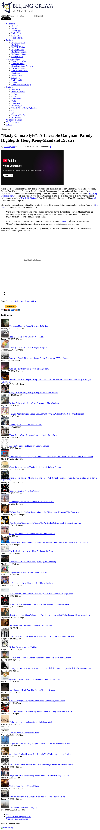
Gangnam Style (12, 301)
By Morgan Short (18, 54)
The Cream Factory (14, 59)
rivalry (94, 198)
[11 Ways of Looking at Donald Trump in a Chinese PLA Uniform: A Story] (5, 658)
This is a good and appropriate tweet (24, 733)
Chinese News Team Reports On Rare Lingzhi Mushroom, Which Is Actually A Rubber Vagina (48, 542)
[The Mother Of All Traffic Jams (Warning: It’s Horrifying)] (5, 562)
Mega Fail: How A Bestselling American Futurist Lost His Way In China (39, 775)
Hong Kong (25, 301)
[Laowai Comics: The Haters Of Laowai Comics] (5, 446)
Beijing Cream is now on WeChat (23, 647)
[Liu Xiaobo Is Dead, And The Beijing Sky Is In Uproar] (5, 690)
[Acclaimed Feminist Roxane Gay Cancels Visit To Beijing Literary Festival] (5, 754)
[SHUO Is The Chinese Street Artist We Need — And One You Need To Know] (5, 636)
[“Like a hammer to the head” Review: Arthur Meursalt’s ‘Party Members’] (5, 604)
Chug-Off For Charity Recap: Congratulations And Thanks (33, 392)
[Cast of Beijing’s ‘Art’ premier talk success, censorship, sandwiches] (5, 701)
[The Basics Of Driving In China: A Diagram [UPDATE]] (5, 551)
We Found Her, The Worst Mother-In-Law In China (30, 626)
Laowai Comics (17, 63)
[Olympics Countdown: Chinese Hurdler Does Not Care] (5, 533)
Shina (63, 221)
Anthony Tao (9, 147)
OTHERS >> (17, 56)
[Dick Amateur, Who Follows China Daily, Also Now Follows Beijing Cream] (5, 594)
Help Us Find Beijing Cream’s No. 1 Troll (26, 337)
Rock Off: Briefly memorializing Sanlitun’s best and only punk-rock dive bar (40, 711)
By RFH (15, 45)
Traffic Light (16, 80)
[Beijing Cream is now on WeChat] (5, 647)
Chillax (14, 110)
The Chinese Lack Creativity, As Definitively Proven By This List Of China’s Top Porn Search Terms (51, 456)
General (14, 26)
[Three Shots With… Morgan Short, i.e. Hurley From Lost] (5, 435)
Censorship (16, 99)
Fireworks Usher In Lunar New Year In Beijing (28, 326)
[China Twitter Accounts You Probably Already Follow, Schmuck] (5, 467)
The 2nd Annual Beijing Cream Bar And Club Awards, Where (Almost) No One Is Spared (46, 414)
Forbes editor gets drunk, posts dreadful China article (31, 722)
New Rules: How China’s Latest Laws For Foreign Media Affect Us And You (41, 765)
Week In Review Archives (17, 819)
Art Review (16, 117)
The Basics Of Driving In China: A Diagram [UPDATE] (32, 551)
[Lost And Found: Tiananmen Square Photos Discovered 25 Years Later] (5, 358)
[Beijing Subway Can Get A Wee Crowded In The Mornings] (5, 403)
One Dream (16, 35)
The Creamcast (12, 122)
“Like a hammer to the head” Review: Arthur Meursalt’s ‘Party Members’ (39, 604)
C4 (12, 113)
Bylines (9, 40)
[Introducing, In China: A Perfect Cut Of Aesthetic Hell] (5, 501)
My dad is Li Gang (29, 198)
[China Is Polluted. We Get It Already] (5, 491)
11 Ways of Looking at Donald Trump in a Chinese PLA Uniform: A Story (40, 658)
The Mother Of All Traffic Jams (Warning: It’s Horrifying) (33, 562)
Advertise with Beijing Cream (18, 816)
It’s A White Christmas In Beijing (23, 807)
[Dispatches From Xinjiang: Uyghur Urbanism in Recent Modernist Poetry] (5, 743)
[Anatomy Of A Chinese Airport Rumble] (5, 424)
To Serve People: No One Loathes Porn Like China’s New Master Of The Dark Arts (44, 512)
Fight (13, 101)
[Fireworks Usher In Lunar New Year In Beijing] (5, 326)
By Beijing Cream (18, 52)
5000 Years (16, 31)
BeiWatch (15, 28)
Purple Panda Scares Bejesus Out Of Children (28, 572)
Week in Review (18, 92)
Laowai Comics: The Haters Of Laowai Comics (29, 446)
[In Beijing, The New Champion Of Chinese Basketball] (5, 583)
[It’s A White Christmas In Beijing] (5, 807)
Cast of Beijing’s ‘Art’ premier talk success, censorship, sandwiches (37, 701)
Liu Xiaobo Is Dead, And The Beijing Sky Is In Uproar (32, 690)
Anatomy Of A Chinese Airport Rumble (25, 424)
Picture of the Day (18, 115)
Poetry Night (16, 106)
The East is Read (18, 38)
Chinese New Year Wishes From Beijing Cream (29, 369)
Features (9, 87)
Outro (13, 96)
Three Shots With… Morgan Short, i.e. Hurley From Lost (33, 435)
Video (33, 301)
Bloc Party (15, 89)
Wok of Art (16, 33)
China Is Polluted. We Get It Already (24, 491)
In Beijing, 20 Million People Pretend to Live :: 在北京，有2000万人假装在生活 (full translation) (50, 668)
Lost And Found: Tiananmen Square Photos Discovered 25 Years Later (38, 358)
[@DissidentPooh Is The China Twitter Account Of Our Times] (5, 679)
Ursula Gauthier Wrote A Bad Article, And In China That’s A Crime (37, 797)
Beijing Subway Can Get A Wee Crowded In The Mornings (34, 403)
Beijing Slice (16, 75)
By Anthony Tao (18, 42)
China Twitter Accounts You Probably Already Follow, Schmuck (36, 467)
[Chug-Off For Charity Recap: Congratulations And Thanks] (5, 392)
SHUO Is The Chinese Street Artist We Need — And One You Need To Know (41, 636)
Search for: (5, 16)
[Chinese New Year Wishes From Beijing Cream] (5, 369)
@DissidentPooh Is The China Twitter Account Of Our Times (34, 679)
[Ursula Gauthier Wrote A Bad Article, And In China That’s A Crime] (5, 797)
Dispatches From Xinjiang (22, 66)
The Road (15, 103)
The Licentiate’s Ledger (21, 85)
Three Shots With (18, 61)
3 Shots (9, 124)
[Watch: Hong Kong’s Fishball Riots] (5, 786)
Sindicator (15, 73)
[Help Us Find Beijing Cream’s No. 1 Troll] (5, 337)
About (8, 814)
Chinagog (15, 78)
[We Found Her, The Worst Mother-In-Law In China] (5, 626)
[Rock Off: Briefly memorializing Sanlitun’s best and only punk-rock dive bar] (5, 711)
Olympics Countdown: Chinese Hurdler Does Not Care (32, 533)
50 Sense (15, 94)
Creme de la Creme (14, 120)
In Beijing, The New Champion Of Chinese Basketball (32, 583)
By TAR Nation (18, 47)
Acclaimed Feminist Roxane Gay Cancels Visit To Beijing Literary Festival (40, 754)
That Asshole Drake (19, 71)
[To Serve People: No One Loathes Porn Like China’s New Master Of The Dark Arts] (5, 512)
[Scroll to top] (7, 828)
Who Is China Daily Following (24, 108)
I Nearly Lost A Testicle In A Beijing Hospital (28, 347)
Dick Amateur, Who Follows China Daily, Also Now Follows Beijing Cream (41, 594)
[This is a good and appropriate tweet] (5, 733)
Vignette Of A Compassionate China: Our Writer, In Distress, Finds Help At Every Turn (45, 523)
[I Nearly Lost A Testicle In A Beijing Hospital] (5, 347)
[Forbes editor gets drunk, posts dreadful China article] (5, 722)
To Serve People (18, 68)
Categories (10, 24)
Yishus (14, 82)
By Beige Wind (17, 49)
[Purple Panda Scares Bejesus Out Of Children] (5, 572)
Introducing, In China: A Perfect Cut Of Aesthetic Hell (31, 501)
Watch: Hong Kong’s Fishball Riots (24, 786)
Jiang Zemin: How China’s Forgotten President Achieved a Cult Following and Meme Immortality (49, 615)
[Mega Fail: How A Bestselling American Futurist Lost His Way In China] (5, 775)
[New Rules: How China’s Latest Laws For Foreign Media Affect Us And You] (5, 765)
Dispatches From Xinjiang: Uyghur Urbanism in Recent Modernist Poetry (39, 743)
